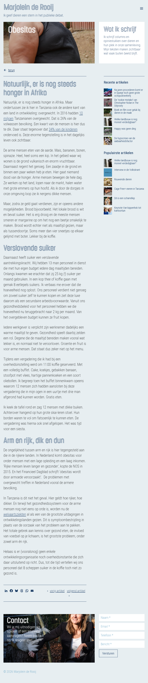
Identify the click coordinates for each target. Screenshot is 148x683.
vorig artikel (57, 591)
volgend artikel (76, 591)
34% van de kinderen (63, 129)
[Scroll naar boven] (142, 666)
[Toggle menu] (142, 8)
